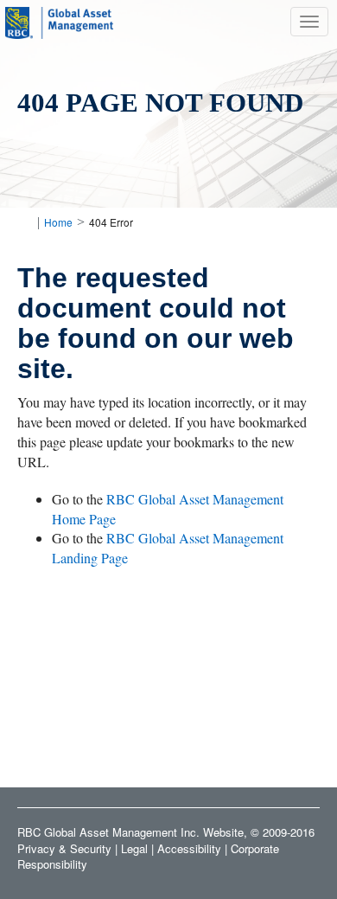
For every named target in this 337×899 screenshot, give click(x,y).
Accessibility (189, 848)
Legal (134, 848)
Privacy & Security (64, 848)
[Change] (23, 222)
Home (58, 222)
